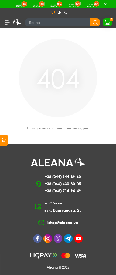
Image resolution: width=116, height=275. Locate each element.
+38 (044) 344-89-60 (63, 176)
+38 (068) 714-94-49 (63, 190)
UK (53, 12)
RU (66, 12)
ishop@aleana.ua (62, 222)
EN (59, 12)
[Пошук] (95, 22)
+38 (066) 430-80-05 (63, 183)
